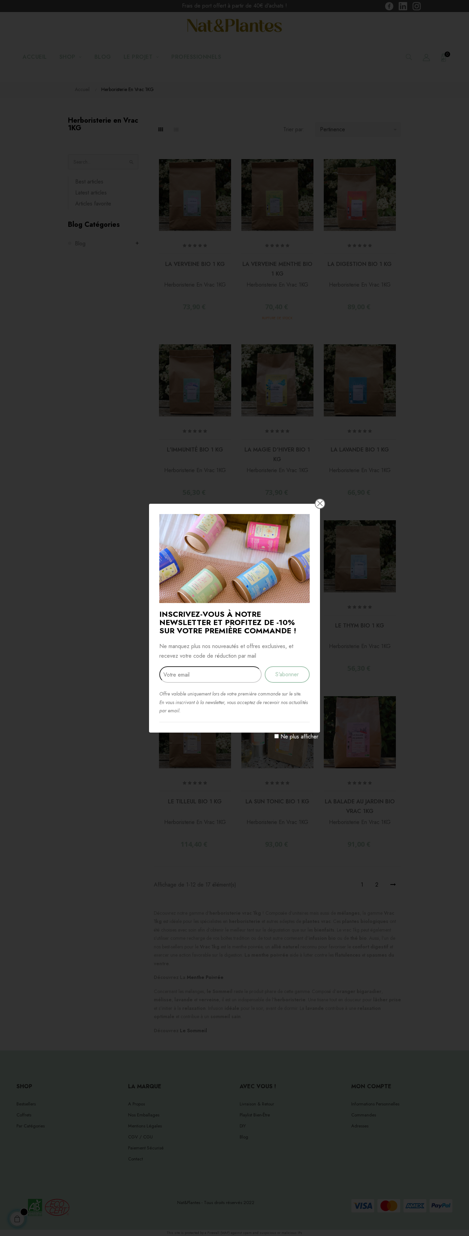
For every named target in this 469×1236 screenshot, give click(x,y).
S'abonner (287, 674)
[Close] (320, 503)
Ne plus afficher (299, 737)
